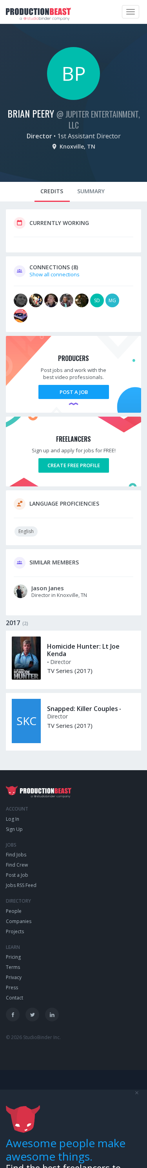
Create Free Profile (73, 465)
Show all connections (54, 274)
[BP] (73, 98)
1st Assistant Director (89, 136)
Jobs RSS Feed (21, 885)
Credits (51, 191)
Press (12, 987)
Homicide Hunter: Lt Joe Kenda (83, 650)
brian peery (30, 113)
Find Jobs (16, 854)
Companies (18, 921)
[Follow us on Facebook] (13, 1014)
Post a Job (74, 391)
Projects (15, 931)
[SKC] (26, 741)
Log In (12, 819)
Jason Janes (47, 588)
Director (39, 136)
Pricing (13, 957)
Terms (13, 967)
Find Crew (17, 864)
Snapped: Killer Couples (82, 708)
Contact (14, 997)
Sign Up (14, 829)
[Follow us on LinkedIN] (52, 1014)
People (14, 911)
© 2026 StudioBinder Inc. (33, 1037)
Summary (91, 191)
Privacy (14, 977)
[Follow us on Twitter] (32, 1014)
